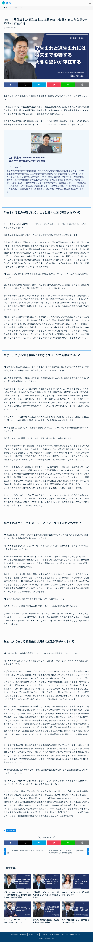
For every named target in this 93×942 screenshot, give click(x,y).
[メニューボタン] (90, 3)
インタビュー (11, 830)
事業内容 (23, 934)
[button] (11, 84)
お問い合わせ (54, 934)
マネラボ (65, 934)
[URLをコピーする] (82, 84)
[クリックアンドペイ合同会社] (6, 3)
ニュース (44, 934)
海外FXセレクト (76, 934)
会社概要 (14, 934)
